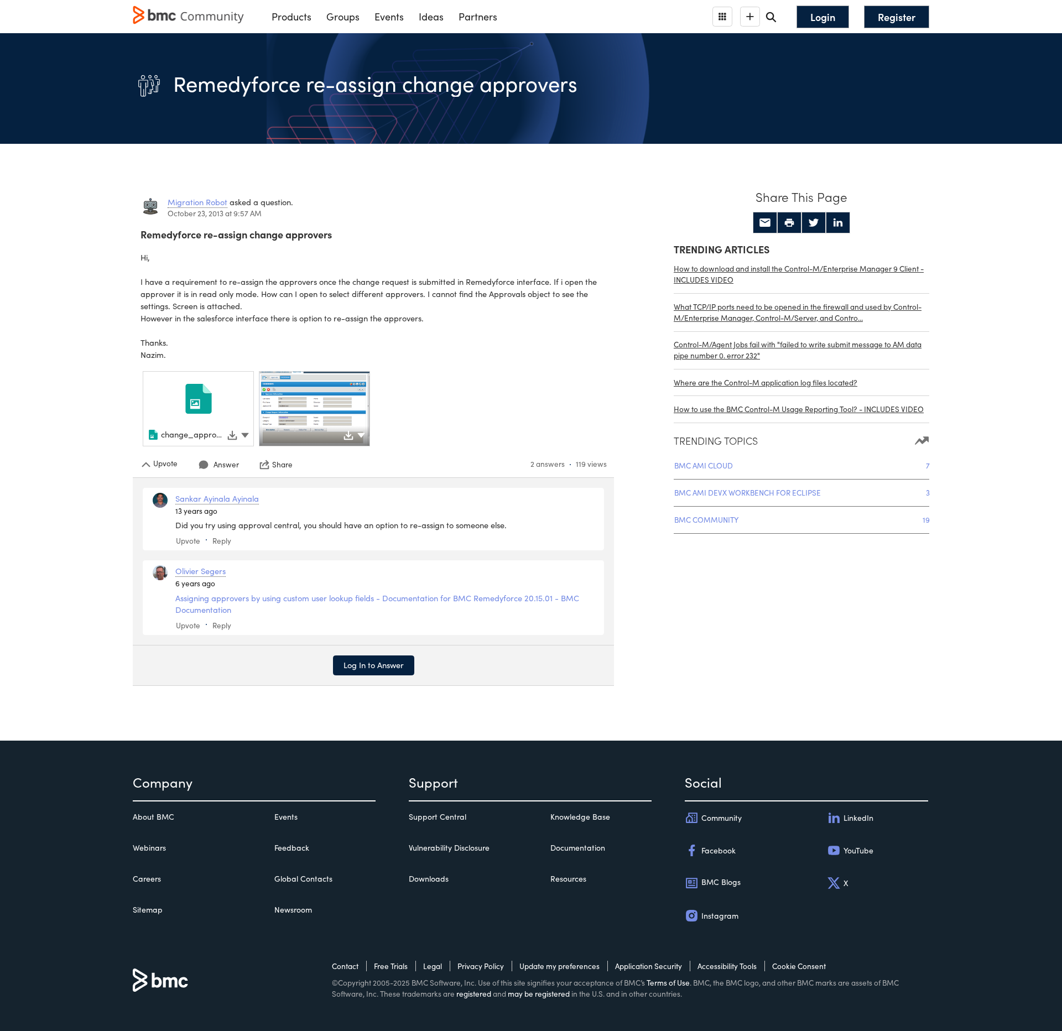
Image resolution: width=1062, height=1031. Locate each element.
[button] (245, 433)
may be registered (539, 993)
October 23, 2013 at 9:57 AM (215, 213)
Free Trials (391, 966)
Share (282, 465)
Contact (345, 966)
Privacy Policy (480, 966)
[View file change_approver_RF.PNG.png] (314, 409)
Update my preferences (559, 966)
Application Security (648, 966)
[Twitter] (813, 222)
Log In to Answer (373, 664)
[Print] (789, 222)
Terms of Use (668, 982)
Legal (432, 966)
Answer (226, 464)
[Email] (765, 222)
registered (473, 993)
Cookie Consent (799, 966)
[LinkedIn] (838, 222)
